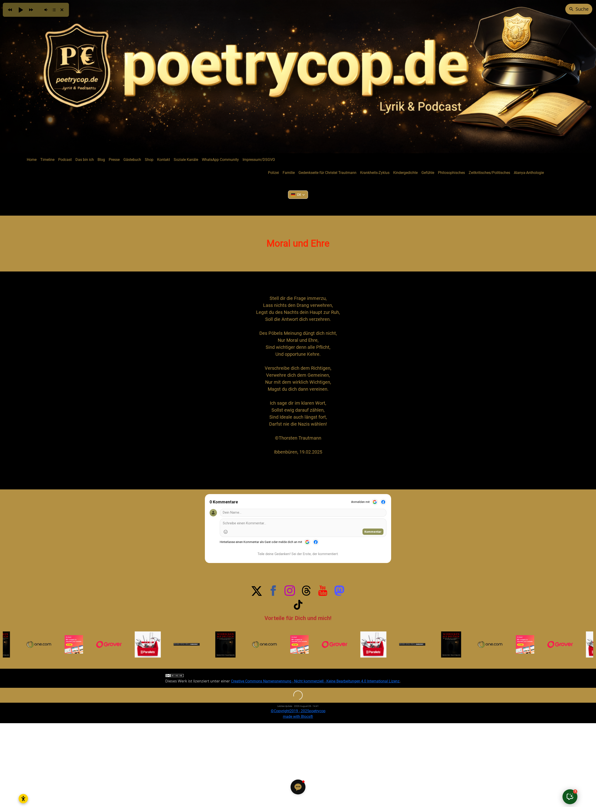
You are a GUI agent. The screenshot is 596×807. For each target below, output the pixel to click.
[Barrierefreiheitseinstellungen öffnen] (23, 798)
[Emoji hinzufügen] (225, 532)
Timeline (47, 159)
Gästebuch (132, 159)
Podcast (65, 159)
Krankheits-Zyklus (374, 172)
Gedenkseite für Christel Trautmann (327, 172)
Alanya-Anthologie (529, 172)
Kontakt (163, 159)
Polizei (273, 172)
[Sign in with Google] (375, 502)
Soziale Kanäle (186, 159)
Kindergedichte (405, 172)
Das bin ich (84, 159)
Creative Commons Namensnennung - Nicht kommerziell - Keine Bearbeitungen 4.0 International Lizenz (315, 681)
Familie (289, 172)
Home (32, 159)
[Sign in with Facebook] (383, 502)
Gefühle (427, 172)
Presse (114, 159)
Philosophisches (451, 172)
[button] (298, 195)
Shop (149, 159)
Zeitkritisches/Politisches (489, 172)
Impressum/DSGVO (259, 159)
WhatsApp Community (220, 159)
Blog (101, 159)
